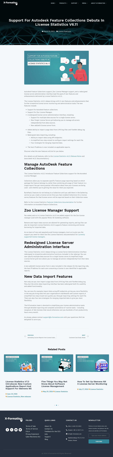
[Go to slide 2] (56, 405)
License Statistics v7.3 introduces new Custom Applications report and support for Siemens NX (19, 385)
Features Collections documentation (60, 202)
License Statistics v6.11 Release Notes (67, 156)
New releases (26, 396)
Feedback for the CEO (52, 431)
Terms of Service (32, 429)
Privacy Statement (32, 434)
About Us (48, 426)
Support (48, 437)
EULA (28, 431)
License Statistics (64, 31)
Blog (46, 439)
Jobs (46, 434)
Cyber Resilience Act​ (33, 437)
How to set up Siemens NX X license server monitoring (92, 382)
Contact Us (49, 429)
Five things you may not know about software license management (54, 383)
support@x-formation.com (53, 317)
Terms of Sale (31, 426)
